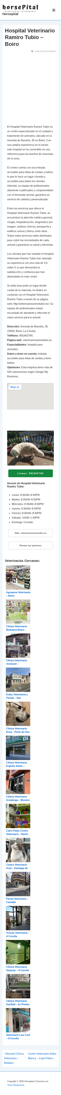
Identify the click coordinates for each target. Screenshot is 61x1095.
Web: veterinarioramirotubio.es (30, 533)
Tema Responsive (15, 1085)
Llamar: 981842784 (30, 473)
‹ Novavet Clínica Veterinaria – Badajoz (14, 1058)
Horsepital (10, 14)
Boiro (53, 51)
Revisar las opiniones (30, 545)
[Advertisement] (30, 89)
